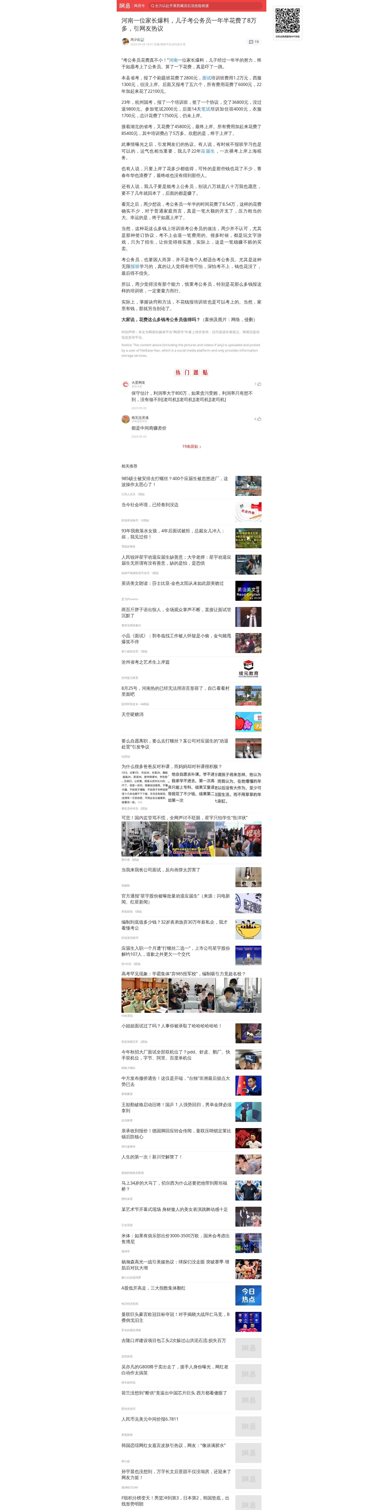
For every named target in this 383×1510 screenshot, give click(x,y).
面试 (206, 78)
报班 (134, 266)
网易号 (139, 5)
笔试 (205, 109)
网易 (124, 6)
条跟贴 (190, 446)
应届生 (208, 151)
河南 (173, 60)
